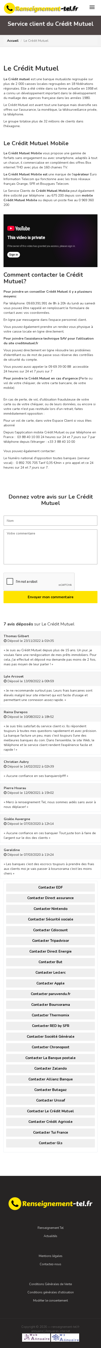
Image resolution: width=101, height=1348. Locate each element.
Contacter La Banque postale (50, 1058)
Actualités (50, 1236)
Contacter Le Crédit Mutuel (50, 1111)
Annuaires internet (57, 1331)
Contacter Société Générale (50, 1036)
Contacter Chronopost (51, 1047)
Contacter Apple (50, 983)
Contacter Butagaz (50, 1089)
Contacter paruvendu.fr (50, 994)
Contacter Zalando (50, 1068)
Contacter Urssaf (50, 1100)
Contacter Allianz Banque (50, 1079)
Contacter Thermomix (50, 1015)
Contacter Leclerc (50, 972)
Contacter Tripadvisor (50, 940)
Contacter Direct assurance (50, 898)
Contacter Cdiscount (50, 930)
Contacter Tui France (50, 1132)
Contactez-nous (50, 1264)
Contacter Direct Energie (50, 951)
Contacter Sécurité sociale (50, 919)
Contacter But (50, 962)
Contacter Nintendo (50, 908)
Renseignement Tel (51, 1228)
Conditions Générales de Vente (50, 1284)
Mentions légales (50, 1256)
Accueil (13, 40)
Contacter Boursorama (50, 1004)
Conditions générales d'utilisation (50, 1292)
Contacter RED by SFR (50, 1025)
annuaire (37, 1331)
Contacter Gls (50, 1143)
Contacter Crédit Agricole (50, 1121)
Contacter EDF (50, 887)
